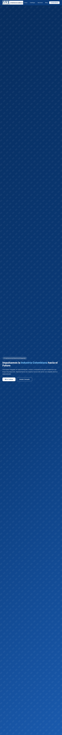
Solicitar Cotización (24, 379)
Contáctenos (54, 2)
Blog (46, 2)
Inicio (25, 2)
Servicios (40, 2)
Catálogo (32, 2)
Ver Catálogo (9, 379)
